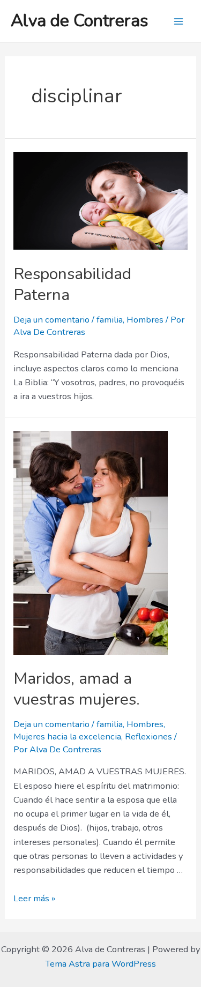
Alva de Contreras (79, 20)
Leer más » (34, 898)
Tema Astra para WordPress (100, 964)
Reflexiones (148, 736)
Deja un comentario (51, 319)
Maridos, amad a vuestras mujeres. (76, 689)
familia (109, 319)
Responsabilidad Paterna (72, 284)
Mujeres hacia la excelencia (67, 736)
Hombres (144, 319)
